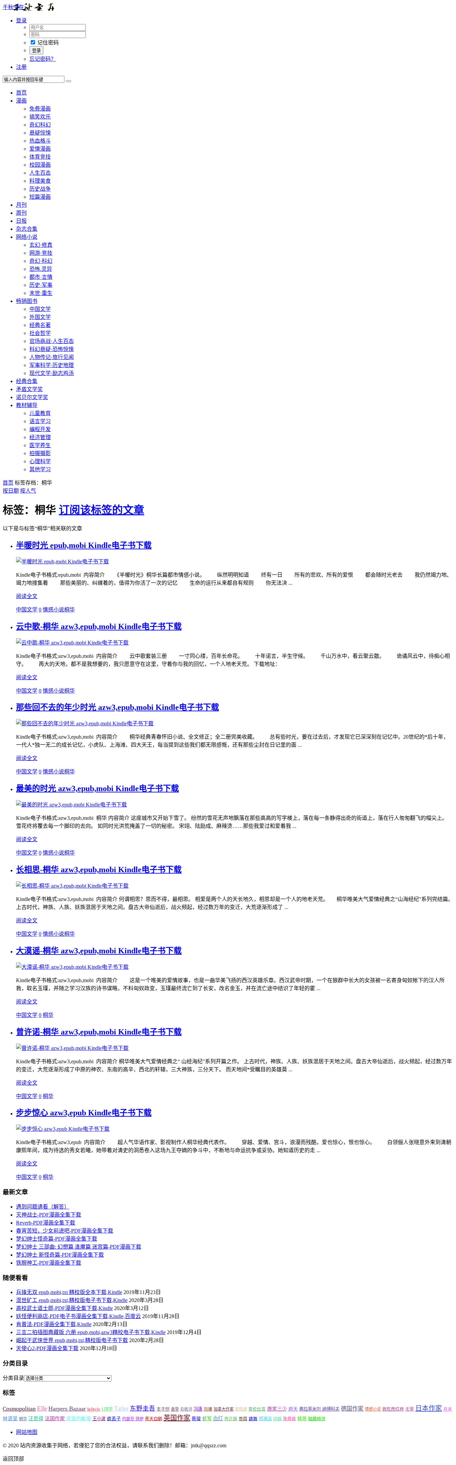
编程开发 (40, 429)
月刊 (21, 205)
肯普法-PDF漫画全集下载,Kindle (53, 1324)
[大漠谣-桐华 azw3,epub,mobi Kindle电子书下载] (72, 967)
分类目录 (13, 1378)
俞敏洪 (186, 1409)
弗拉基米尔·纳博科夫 (319, 1409)
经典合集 (26, 381)
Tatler (121, 1408)
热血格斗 (40, 141)
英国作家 (177, 1418)
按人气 (28, 491)
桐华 (69, 609)
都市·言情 (40, 277)
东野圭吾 (142, 1408)
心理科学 (40, 461)
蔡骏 (196, 1418)
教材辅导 (26, 405)
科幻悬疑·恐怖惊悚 (51, 349)
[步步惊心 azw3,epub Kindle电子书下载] (62, 1129)
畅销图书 (26, 301)
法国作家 (55, 1418)
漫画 (21, 101)
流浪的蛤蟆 (78, 1418)
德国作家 (352, 1409)
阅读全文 (26, 596)
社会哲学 (40, 333)
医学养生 (40, 445)
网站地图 (26, 1432)
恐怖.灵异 (40, 269)
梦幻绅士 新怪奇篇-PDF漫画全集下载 (60, 1255)
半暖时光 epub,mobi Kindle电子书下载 (84, 545)
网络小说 (26, 237)
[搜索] (68, 81)
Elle (42, 1408)
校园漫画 (40, 165)
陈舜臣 (289, 1419)
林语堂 (10, 1418)
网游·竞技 (40, 253)
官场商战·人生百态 (51, 341)
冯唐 (198, 1409)
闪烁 (277, 1418)
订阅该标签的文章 (101, 510)
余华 (175, 1409)
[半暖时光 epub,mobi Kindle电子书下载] (62, 561)
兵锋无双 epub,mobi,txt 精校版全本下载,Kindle (69, 1292)
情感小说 (53, 609)
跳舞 (253, 1418)
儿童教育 (40, 413)
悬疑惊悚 (40, 133)
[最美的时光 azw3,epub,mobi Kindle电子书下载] (71, 804)
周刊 (21, 213)
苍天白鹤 (153, 1418)
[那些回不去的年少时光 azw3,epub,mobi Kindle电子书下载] (85, 723)
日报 (21, 221)
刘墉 (208, 1409)
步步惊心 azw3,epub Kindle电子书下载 (84, 1112)
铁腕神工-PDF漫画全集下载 (48, 1263)
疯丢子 (114, 1418)
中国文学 (40, 309)
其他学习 (40, 469)
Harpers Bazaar (67, 1408)
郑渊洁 (265, 1418)
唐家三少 (277, 1409)
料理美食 (40, 181)
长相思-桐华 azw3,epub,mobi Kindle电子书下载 (99, 869)
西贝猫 (230, 1419)
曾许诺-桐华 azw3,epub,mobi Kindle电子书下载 (99, 1032)
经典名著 (40, 325)
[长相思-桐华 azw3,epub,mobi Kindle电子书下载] (72, 886)
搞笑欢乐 (40, 117)
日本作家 (428, 1408)
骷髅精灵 (316, 1418)
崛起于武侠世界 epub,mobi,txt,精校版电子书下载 (72, 1340)
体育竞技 (40, 157)
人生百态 (40, 173)
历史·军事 (40, 285)
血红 (218, 1418)
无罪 (409, 1409)
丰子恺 (163, 1409)
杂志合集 (26, 229)
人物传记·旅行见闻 (51, 357)
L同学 (107, 1409)
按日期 (11, 491)
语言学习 (40, 421)
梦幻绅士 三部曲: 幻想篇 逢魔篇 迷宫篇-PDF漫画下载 (78, 1247)
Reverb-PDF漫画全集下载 (45, 1223)
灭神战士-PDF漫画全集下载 (48, 1215)
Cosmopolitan (19, 1409)
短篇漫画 (40, 197)
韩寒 (302, 1418)
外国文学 (40, 317)
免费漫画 (40, 109)
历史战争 (40, 189)
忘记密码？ (42, 59)
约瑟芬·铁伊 (133, 1419)
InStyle (93, 1409)
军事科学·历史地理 (51, 365)
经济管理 (40, 437)
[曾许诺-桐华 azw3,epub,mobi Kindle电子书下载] (72, 1048)
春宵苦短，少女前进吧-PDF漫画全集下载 (64, 1231)
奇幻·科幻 (40, 261)
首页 (21, 93)
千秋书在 (13, 7)
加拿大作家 (224, 1409)
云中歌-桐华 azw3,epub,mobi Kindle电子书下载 (99, 626)
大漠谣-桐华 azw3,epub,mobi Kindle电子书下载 (99, 950)
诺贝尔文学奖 (32, 397)
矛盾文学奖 (29, 389)
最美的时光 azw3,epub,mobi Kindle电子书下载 (97, 788)
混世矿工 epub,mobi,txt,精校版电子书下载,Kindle (72, 1300)
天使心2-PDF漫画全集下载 (47, 1348)
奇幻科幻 (40, 125)
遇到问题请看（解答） (42, 1207)
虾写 (207, 1418)
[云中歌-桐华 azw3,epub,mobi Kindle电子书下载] (72, 643)
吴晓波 (241, 1409)
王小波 (98, 1418)
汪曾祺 (35, 1418)
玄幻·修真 (40, 245)
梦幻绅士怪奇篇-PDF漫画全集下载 (56, 1239)
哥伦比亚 (257, 1409)
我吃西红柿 (393, 1409)
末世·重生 (40, 293)
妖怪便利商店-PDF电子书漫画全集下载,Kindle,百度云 (78, 1316)
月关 (447, 1409)
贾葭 (243, 1418)
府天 (293, 1409)
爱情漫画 (40, 149)
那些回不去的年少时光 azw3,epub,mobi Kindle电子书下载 (117, 707)
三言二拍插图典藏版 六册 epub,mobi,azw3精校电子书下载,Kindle (91, 1332)
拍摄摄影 (40, 453)
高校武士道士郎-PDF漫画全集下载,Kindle (64, 1308)
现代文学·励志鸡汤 (51, 373)
